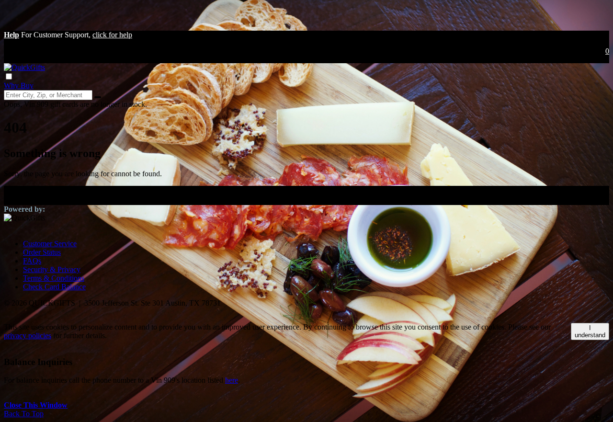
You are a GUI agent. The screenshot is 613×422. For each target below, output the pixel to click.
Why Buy (19, 85)
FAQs (32, 261)
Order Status (42, 252)
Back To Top (24, 414)
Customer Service (50, 244)
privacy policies (27, 335)
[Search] (97, 97)
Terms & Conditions (53, 278)
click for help (112, 35)
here (231, 380)
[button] (11, 35)
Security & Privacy (51, 269)
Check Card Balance (54, 287)
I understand (590, 331)
